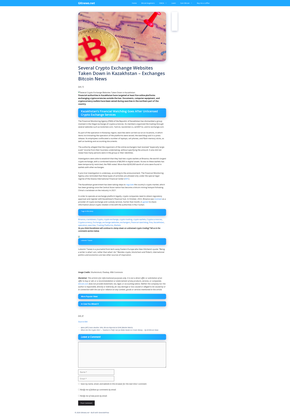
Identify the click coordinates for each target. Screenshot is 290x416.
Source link (82, 321)
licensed (158, 199)
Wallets (117, 225)
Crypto (100, 219)
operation (82, 225)
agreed (145, 202)
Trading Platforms (105, 225)
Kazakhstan (159, 222)
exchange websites (110, 222)
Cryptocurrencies (154, 219)
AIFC (127, 178)
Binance (81, 219)
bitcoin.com (83, 283)
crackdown (91, 219)
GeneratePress (104, 412)
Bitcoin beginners (148, 3)
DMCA (161, 3)
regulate (130, 184)
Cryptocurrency (85, 222)
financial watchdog (139, 222)
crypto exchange (111, 219)
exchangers (125, 222)
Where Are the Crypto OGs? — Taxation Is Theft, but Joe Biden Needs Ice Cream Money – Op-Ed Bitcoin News (119, 330)
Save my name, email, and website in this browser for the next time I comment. (114, 384)
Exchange (97, 222)
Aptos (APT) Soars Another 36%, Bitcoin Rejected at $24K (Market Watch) (107, 327)
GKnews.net (86, 3)
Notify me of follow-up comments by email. (98, 389)
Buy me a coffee (203, 3)
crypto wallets (139, 219)
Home (134, 3)
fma (151, 222)
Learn (173, 3)
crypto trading (125, 219)
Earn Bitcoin (185, 3)
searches (92, 225)
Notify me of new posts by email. (93, 396)
